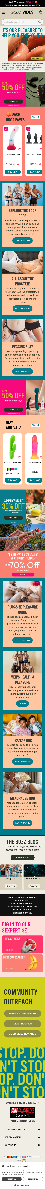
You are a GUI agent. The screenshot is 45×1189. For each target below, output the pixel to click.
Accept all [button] (11, 1179)
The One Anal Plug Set (35, 154)
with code (22, 2)
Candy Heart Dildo (13, 154)
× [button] (42, 1165)
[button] (3, 12)
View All (35, 117)
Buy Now (12, 172)
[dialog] (22, 1175)
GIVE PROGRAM (22, 1023)
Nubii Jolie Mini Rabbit (12, 462)
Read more (21, 1175)
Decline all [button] (33, 1179)
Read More (10, 886)
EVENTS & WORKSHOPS (22, 1013)
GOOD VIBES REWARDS (22, 1033)
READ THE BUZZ (22, 857)
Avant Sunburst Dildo (35, 462)
